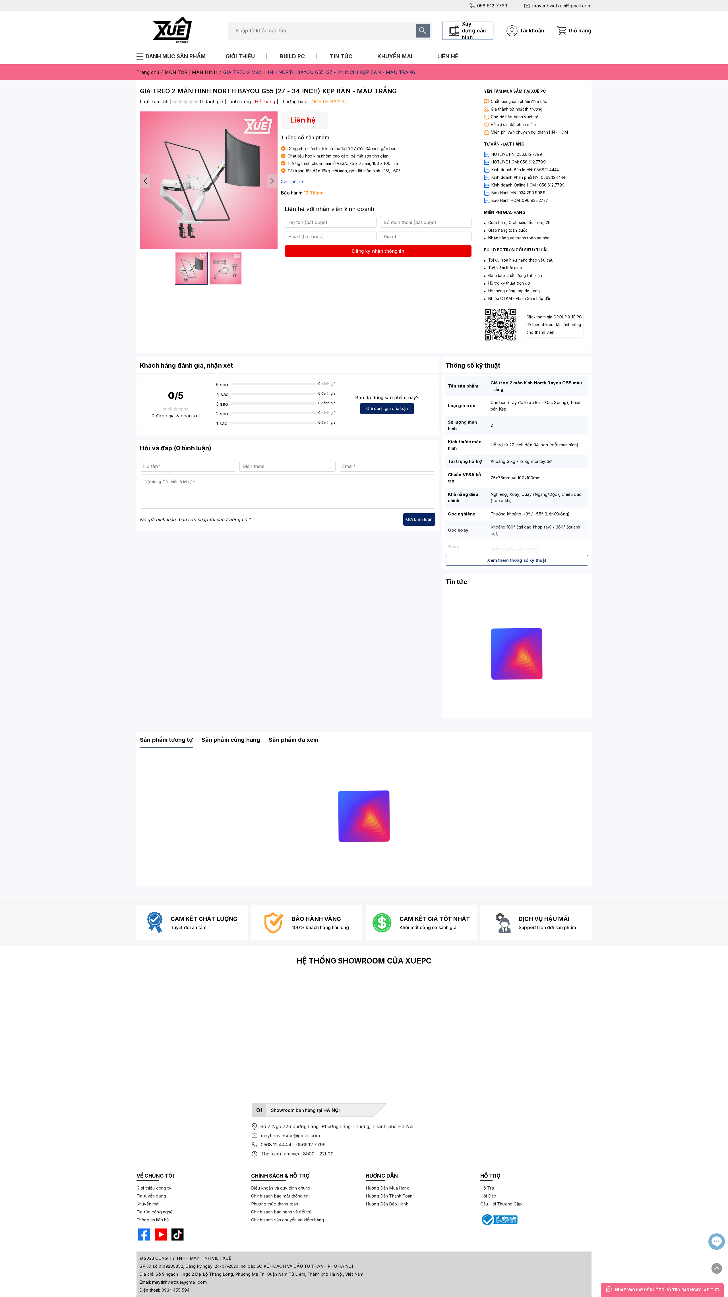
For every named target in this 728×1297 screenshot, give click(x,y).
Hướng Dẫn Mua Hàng (388, 1188)
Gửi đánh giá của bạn (387, 408)
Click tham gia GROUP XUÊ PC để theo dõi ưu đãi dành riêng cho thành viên (554, 325)
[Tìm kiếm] (423, 31)
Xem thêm (291, 181)
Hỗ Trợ (487, 1188)
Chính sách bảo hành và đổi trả (281, 1212)
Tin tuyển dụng (151, 1196)
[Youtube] (160, 1235)
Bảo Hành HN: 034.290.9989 (518, 192)
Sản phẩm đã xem (293, 739)
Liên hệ (447, 56)
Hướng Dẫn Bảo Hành (387, 1204)
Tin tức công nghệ (154, 1212)
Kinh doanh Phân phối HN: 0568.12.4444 (528, 177)
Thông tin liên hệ (152, 1220)
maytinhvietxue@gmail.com (562, 6)
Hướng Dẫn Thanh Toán (389, 1196)
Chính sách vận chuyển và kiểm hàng (287, 1220)
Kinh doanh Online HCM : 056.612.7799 (527, 185)
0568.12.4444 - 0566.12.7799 (293, 1144)
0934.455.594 (176, 1290)
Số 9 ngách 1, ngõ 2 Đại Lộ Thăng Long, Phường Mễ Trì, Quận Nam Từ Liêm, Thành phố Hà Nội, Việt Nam (259, 1274)
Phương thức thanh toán (274, 1204)
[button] (272, 181)
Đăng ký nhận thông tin (378, 251)
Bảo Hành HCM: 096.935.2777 (519, 200)
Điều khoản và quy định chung (280, 1188)
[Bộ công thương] (499, 1220)
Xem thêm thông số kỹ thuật (516, 560)
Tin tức (341, 56)
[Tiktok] (177, 1235)
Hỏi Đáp (488, 1196)
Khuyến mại (394, 56)
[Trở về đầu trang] (717, 1266)
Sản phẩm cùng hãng (231, 739)
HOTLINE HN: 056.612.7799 (516, 154)
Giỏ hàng (580, 31)
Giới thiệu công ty (153, 1188)
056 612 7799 (492, 6)
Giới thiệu (240, 56)
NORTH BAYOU (329, 101)
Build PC (292, 56)
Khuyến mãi (148, 1204)
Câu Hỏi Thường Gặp (501, 1204)
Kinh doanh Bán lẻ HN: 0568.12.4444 (525, 169)
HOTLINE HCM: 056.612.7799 (518, 162)
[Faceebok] (143, 1235)
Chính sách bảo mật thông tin (280, 1196)
